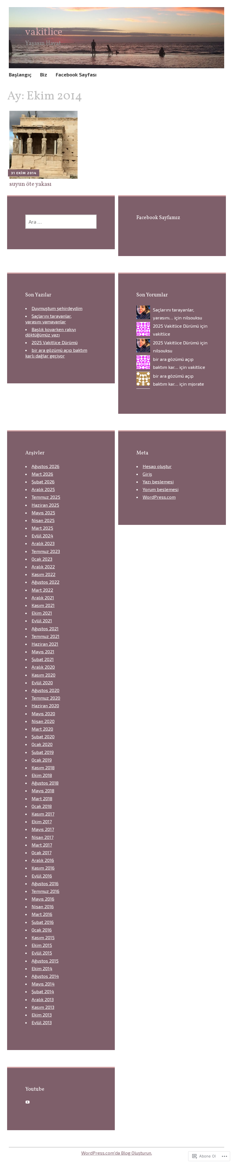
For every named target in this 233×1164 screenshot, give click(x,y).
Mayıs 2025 (43, 512)
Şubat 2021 (43, 659)
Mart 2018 (42, 798)
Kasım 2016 (43, 867)
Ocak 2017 (41, 852)
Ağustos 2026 (45, 466)
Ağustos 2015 (45, 960)
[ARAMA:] (61, 222)
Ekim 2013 (42, 1014)
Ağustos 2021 (45, 628)
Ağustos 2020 (45, 690)
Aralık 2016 (43, 860)
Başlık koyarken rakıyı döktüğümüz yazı (50, 332)
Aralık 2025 (43, 489)
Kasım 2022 (43, 574)
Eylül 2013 (42, 1022)
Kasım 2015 (43, 937)
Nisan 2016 (43, 906)
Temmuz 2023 (46, 551)
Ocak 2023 (42, 559)
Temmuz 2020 (46, 698)
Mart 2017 (42, 844)
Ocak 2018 (42, 806)
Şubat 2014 (43, 991)
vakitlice (44, 32)
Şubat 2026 (43, 481)
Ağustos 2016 (45, 883)
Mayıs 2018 (43, 790)
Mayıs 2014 (43, 983)
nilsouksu (192, 317)
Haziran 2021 (45, 644)
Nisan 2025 (43, 520)
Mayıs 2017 (43, 829)
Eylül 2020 (42, 682)
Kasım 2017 (43, 813)
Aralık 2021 (43, 597)
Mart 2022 (42, 590)
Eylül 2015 (42, 952)
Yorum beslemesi (160, 489)
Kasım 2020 (43, 674)
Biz (43, 74)
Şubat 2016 (43, 922)
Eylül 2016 (42, 875)
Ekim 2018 (42, 775)
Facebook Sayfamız (158, 217)
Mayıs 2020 (43, 713)
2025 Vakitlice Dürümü (55, 342)
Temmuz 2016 (45, 891)
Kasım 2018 (43, 767)
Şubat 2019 (43, 752)
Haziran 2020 (45, 705)
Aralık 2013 (43, 999)
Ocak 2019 (42, 759)
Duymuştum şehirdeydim (57, 308)
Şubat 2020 (43, 736)
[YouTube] (27, 1102)
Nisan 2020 (43, 721)
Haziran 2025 (45, 505)
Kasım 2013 (43, 1007)
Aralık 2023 (43, 543)
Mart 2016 (42, 914)
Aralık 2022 (43, 566)
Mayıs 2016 (43, 898)
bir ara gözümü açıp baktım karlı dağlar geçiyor (56, 352)
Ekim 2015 (42, 945)
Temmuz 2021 (45, 636)
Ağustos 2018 (45, 782)
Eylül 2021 (42, 620)
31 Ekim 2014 (23, 173)
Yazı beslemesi (158, 481)
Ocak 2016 (42, 929)
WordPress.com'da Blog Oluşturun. (116, 1152)
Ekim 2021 (42, 613)
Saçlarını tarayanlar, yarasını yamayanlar (48, 318)
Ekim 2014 (42, 968)
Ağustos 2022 (45, 582)
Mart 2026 (42, 474)
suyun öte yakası (30, 184)
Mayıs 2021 (43, 651)
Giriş (147, 474)
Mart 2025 (42, 528)
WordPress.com (159, 497)
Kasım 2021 (43, 605)
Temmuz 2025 (46, 497)
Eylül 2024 (42, 535)
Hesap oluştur (157, 466)
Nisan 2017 (42, 837)
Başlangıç (20, 74)
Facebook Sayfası (76, 74)
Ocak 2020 (42, 744)
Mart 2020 (42, 728)
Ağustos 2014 (45, 976)
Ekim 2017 (42, 821)
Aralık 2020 (43, 667)
